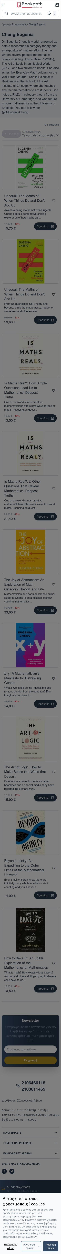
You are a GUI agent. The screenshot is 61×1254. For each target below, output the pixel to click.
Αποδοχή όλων (51, 1246)
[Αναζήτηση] (7, 13)
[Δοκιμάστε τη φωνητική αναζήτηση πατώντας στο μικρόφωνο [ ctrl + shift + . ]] (49, 13)
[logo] (30, 5)
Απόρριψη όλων (10, 1246)
